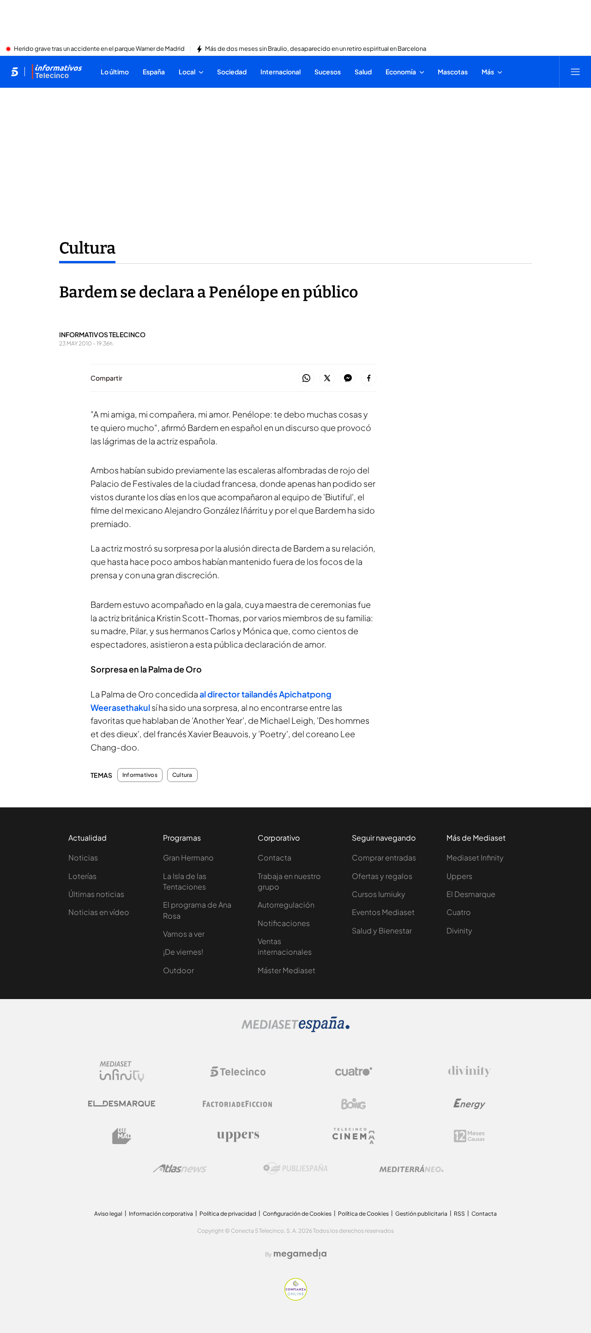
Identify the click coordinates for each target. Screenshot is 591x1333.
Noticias (83, 857)
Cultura (87, 248)
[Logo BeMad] (122, 1136)
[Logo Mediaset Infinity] (122, 1071)
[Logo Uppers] (237, 1136)
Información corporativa (161, 1213)
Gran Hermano (188, 857)
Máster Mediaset (286, 970)
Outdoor (178, 970)
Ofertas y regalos (382, 876)
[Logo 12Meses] (469, 1136)
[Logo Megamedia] (300, 1254)
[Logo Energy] (469, 1103)
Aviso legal (108, 1213)
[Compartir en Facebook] (369, 378)
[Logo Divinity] (469, 1071)
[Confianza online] (295, 1298)
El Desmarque (470, 894)
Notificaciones (284, 923)
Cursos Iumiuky (378, 894)
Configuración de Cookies (297, 1213)
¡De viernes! (183, 952)
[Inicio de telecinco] (14, 71)
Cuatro (458, 912)
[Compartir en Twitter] (327, 378)
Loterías (82, 876)
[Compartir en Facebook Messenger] (348, 378)
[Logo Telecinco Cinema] (353, 1136)
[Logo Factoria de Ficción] (238, 1103)
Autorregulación (286, 904)
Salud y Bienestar (382, 930)
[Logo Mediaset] (295, 1029)
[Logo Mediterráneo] (411, 1168)
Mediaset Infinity (475, 857)
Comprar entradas (384, 857)
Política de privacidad (227, 1213)
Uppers (459, 876)
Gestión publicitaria (421, 1213)
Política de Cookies (363, 1213)
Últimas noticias (96, 894)
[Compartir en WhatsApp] (306, 378)
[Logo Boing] (353, 1103)
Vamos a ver (184, 934)
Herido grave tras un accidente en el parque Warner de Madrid (99, 49)
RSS (459, 1213)
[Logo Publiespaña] (295, 1168)
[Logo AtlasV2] (180, 1168)
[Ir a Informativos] (56, 71)
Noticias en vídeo (98, 912)
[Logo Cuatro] (353, 1071)
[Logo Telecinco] (237, 1071)
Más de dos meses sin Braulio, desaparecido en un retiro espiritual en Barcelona (315, 49)
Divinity (459, 930)
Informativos (139, 775)
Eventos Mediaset (383, 912)
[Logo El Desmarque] (121, 1104)
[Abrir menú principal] (575, 71)
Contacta (274, 857)
